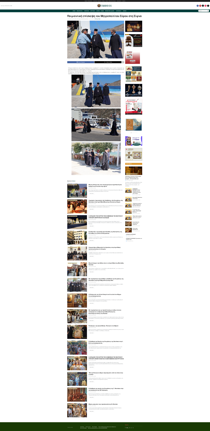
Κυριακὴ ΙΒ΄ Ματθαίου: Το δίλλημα (137, 198)
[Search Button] (208, 11)
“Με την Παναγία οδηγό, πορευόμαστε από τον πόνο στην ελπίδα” (106, 373)
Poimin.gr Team (97, 18)
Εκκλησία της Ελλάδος (72, 18)
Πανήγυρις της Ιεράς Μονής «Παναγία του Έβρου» (104, 326)
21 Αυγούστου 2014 (130, 240)
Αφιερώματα (119, 0)
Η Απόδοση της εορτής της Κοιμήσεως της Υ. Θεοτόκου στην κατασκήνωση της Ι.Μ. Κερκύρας (106, 389)
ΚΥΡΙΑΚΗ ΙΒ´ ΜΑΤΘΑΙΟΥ (131, 234)
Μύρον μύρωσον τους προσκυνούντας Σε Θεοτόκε (103, 404)
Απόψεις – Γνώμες (105, 0)
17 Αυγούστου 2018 (136, 230)
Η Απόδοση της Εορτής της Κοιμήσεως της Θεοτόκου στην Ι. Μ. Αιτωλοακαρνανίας (106, 342)
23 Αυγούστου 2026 (92, 315)
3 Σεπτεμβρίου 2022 (129, 180)
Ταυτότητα (82, 426)
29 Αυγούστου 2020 (136, 207)
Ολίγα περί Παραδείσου (135, 229)
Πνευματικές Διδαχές (112, 0)
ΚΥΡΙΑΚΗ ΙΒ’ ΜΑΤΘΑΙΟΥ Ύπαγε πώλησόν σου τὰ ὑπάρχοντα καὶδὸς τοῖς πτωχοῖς (137, 191)
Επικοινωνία (88, 426)
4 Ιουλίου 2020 (91, 18)
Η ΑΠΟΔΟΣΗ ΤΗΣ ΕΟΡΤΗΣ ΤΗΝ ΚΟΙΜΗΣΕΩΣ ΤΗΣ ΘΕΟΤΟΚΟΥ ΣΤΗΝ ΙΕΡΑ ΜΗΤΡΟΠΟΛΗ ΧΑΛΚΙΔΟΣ (106, 217)
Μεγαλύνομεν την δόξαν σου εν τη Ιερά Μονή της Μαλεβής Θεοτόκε (106, 264)
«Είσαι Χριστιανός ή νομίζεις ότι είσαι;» (137, 216)
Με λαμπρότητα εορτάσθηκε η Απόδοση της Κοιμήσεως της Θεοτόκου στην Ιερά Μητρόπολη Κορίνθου (106, 279)
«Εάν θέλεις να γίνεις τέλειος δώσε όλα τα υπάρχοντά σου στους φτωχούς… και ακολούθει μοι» (133, 177)
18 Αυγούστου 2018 (136, 225)
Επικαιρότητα (90, 0)
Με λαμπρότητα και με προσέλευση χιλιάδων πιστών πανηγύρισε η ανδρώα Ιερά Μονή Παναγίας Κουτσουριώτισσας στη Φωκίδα (105, 311)
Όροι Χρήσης (94, 426)
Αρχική (86, 0)
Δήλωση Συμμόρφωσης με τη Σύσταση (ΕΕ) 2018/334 (97, 428)
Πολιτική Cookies (83, 428)
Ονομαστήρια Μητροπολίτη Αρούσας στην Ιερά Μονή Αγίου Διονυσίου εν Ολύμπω (104, 248)
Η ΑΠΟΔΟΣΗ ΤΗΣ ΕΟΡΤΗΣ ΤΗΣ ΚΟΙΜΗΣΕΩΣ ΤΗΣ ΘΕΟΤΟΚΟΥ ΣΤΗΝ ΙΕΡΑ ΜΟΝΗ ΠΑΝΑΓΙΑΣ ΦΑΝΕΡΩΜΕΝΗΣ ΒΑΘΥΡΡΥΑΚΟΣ (106, 358)
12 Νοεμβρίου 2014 (130, 235)
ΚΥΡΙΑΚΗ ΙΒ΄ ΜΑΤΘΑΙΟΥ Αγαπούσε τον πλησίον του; (134, 239)
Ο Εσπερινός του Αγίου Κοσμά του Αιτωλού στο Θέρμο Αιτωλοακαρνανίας (105, 295)
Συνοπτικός (95, 0)
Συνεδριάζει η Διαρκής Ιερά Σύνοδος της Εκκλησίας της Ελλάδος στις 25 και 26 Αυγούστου (105, 232)
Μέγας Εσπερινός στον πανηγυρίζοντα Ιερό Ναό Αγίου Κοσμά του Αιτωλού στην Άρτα (105, 185)
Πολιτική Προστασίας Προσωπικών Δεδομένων (107, 426)
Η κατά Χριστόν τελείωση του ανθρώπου (136, 223)
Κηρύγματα (99, 0)
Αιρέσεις (123, 0)
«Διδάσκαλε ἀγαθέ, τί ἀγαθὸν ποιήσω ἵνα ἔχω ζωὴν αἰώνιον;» (137, 204)
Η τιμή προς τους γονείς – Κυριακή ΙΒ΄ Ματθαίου (137, 211)
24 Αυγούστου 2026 (92, 188)
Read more (92, 193)
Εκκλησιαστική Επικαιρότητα (82, 18)
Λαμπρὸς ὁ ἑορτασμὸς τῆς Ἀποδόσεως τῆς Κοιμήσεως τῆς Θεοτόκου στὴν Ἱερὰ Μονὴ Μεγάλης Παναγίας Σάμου (106, 201)
